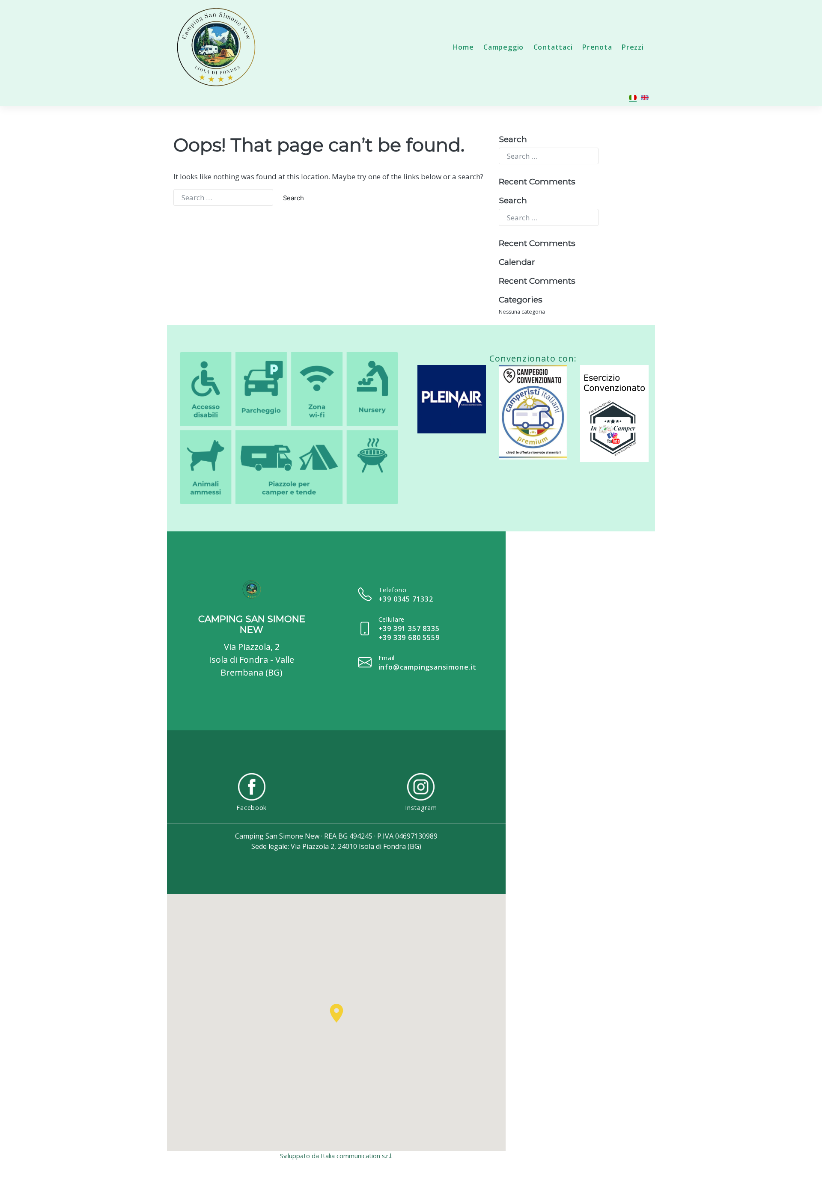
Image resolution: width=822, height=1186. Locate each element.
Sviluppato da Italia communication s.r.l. (336, 1155)
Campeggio (503, 47)
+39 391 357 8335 (409, 628)
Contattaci (553, 47)
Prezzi (633, 47)
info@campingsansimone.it (427, 667)
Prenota (597, 47)
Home (463, 47)
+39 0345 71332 (405, 599)
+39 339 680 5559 (409, 637)
